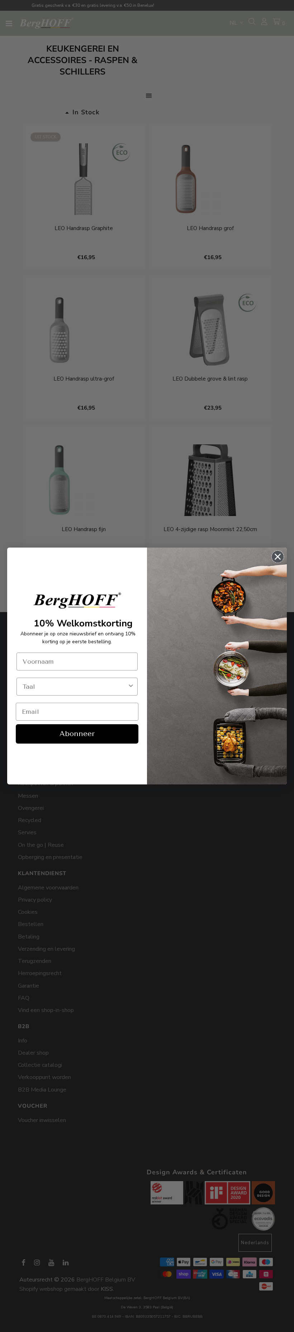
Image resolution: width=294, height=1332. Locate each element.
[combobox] (75, 686)
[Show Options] (130, 686)
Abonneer (77, 734)
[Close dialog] (277, 556)
